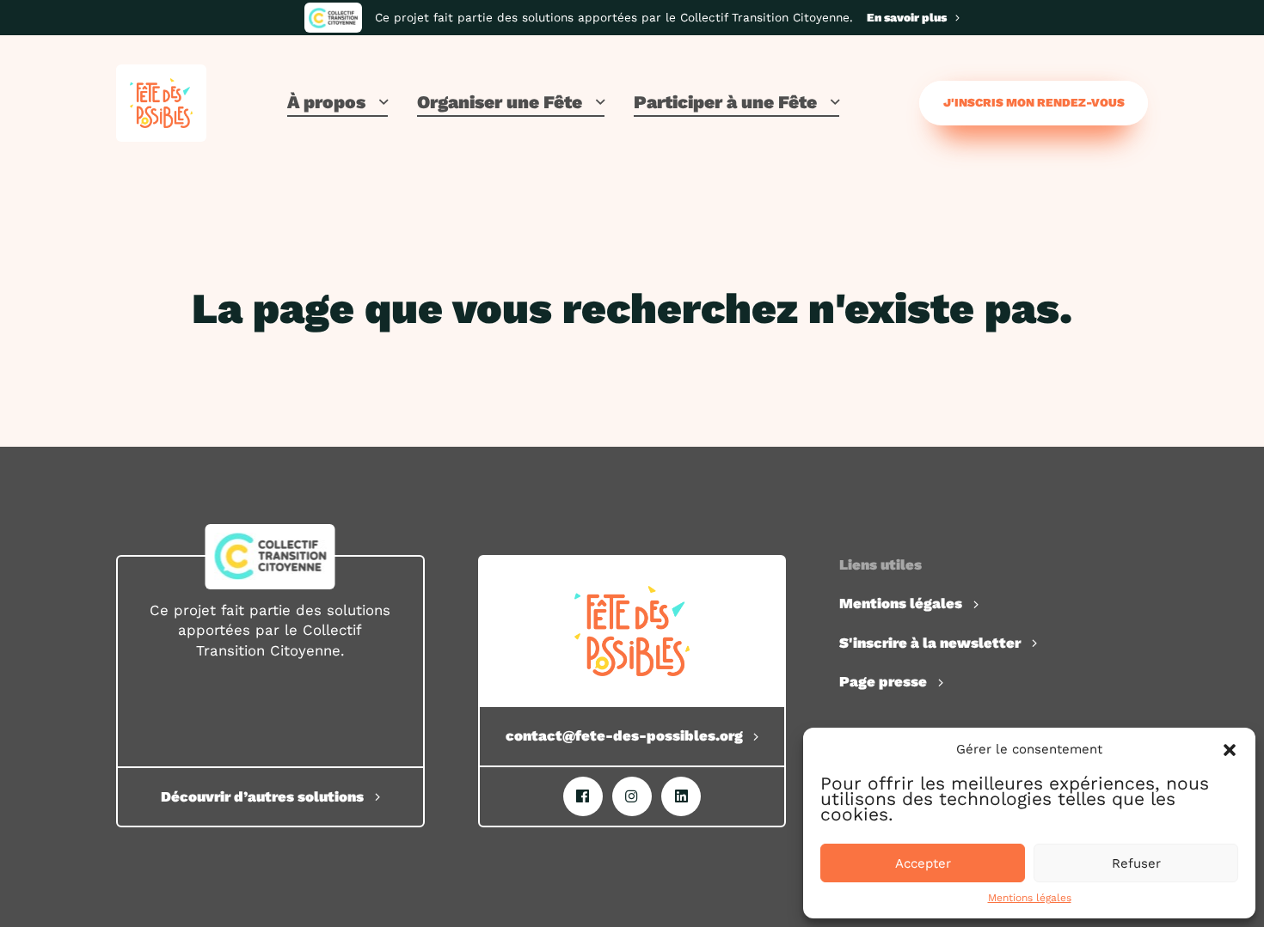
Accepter (923, 863)
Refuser (1136, 863)
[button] (1229, 750)
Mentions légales (1029, 898)
